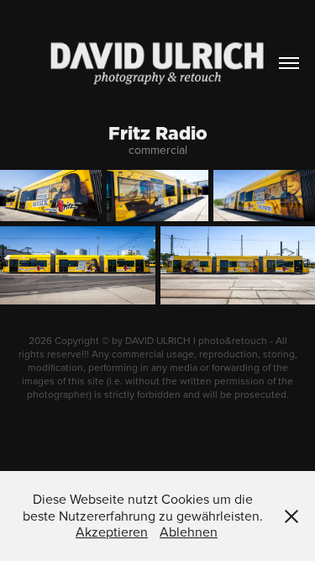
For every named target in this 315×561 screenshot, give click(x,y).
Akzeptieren (112, 531)
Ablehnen (189, 531)
